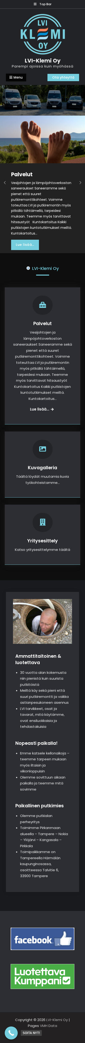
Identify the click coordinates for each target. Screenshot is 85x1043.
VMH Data (48, 1025)
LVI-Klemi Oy (42, 60)
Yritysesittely (42, 541)
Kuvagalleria (42, 468)
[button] (4, 182)
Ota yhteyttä (63, 77)
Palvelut (42, 323)
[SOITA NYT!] (11, 1032)
